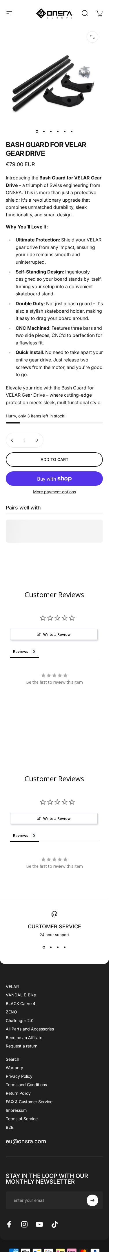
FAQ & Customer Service (29, 1101)
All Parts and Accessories (30, 1028)
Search (12, 1059)
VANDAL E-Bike (21, 994)
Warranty (14, 1067)
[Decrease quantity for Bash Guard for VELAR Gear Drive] (12, 440)
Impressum (16, 1110)
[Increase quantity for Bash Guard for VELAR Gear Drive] (37, 440)
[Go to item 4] (57, 131)
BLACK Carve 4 (20, 1003)
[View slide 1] (44, 947)
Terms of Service (22, 1118)
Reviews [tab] (20, 651)
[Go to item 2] (44, 131)
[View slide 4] (64, 947)
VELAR (12, 986)
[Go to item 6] (71, 131)
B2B (10, 1127)
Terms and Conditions (26, 1084)
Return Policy (18, 1093)
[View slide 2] (51, 947)
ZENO (11, 1011)
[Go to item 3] (51, 131)
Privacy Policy (19, 1076)
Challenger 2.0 (20, 1020)
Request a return (21, 1045)
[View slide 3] (57, 947)
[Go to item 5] (64, 131)
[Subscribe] (92, 1200)
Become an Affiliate (24, 1037)
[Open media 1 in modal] (92, 37)
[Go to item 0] (37, 131)
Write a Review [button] (57, 634)
